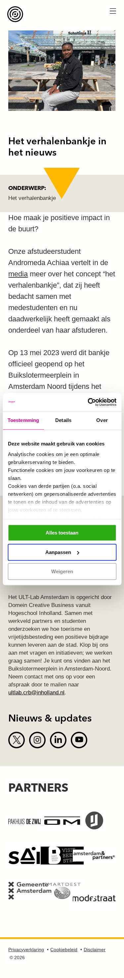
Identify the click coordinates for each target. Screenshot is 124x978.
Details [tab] (63, 420)
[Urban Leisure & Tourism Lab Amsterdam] (61, 14)
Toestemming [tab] (23, 420)
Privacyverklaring (26, 949)
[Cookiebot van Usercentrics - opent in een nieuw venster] (88, 402)
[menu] (112, 11)
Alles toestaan (62, 533)
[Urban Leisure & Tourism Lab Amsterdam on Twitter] (16, 740)
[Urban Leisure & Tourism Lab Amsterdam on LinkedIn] (58, 740)
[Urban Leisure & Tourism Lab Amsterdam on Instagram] (37, 740)
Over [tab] (101, 420)
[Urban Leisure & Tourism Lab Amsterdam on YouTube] (79, 740)
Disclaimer (94, 949)
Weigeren (62, 571)
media (18, 274)
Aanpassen (58, 552)
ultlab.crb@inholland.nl (36, 692)
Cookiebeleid (63, 949)
